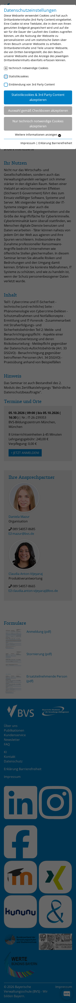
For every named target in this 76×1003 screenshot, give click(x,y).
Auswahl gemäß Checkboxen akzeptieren (38, 110)
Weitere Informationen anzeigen (36, 134)
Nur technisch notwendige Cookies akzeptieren (38, 123)
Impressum (27, 143)
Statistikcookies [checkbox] (19, 76)
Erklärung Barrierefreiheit (55, 143)
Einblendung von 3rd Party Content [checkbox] (32, 84)
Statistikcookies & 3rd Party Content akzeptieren (38, 97)
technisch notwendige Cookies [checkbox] (28, 68)
